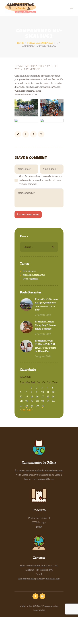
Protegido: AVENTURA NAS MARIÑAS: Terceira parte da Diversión (45, 346)
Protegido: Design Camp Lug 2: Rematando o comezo (45, 325)
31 (42, 405)
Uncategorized (30, 278)
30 (37, 405)
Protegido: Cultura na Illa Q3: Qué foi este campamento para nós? (46, 304)
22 (32, 401)
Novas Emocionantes (29, 66)
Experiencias (29, 271)
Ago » (30, 409)
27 (21, 405)
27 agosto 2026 (43, 314)
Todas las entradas (40, 43)
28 (26, 405)
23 (37, 401)
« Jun (22, 409)
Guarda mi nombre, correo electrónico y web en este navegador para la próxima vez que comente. (40, 180)
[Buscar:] (39, 247)
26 (53, 401)
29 (32, 405)
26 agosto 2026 (43, 356)
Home (20, 43)
